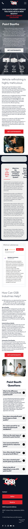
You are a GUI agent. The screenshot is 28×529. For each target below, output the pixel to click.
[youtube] (11, 526)
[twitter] (5, 526)
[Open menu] (25, 3)
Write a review (20, 249)
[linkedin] (13, 526)
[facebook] (3, 526)
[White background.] (3, 4)
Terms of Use (22, 519)
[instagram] (8, 526)
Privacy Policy (21, 521)
